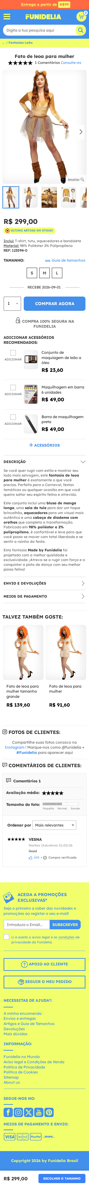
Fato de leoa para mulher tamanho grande (22, 691)
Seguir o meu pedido (48, 981)
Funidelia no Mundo (22, 1056)
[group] (10, 197)
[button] (81, 132)
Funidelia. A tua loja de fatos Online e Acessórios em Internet (43, 16)
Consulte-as (71, 62)
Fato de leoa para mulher (65, 689)
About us (12, 1082)
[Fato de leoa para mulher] (66, 652)
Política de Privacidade (24, 1067)
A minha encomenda (23, 1013)
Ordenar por (19, 825)
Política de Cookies (21, 1072)
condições (66, 937)
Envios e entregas (20, 1018)
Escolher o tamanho (62, 1178)
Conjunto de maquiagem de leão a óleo (61, 357)
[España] (8, 1113)
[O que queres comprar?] (7, 16)
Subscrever (65, 924)
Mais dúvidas (16, 1033)
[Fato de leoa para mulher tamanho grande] (23, 652)
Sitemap (11, 1077)
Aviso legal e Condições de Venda (34, 1061)
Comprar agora (54, 303)
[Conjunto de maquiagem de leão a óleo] (31, 359)
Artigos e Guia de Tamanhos (29, 1023)
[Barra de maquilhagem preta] (31, 424)
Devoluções (14, 1028)
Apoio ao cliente (48, 964)
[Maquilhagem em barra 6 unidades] (31, 394)
